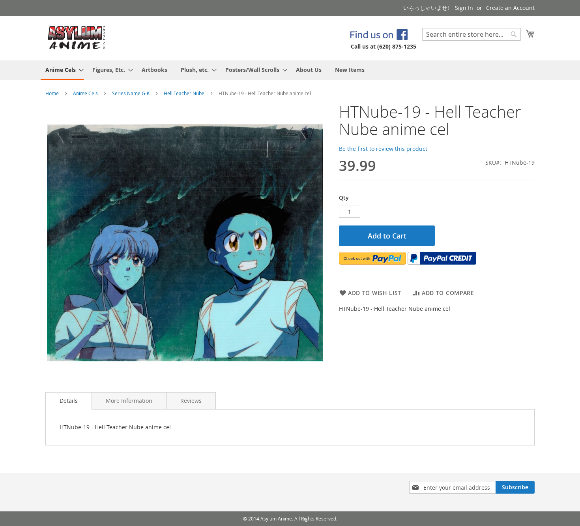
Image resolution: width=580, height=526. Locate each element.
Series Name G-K (131, 93)
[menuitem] (62, 70)
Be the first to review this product (383, 148)
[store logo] (76, 38)
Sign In (464, 7)
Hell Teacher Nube (184, 93)
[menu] (290, 70)
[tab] (68, 401)
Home (52, 93)
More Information (129, 400)
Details (69, 400)
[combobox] (471, 34)
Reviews (191, 400)
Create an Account (510, 7)
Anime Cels (85, 93)
